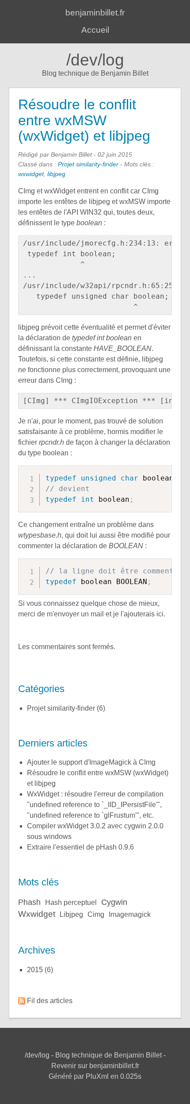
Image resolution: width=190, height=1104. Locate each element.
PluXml (97, 1076)
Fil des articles (49, 1000)
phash (29, 902)
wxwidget (31, 173)
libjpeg (56, 173)
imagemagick (130, 914)
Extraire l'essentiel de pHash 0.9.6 (80, 847)
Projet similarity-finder (88, 164)
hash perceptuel (71, 902)
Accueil (95, 30)
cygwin (114, 902)
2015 (35, 969)
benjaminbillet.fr (95, 12)
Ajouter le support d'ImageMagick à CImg (91, 762)
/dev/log (95, 60)
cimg (95, 914)
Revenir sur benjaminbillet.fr (95, 1065)
